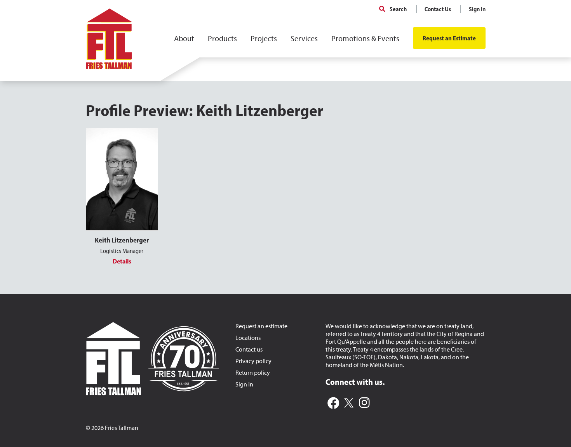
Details (122, 261)
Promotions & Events (365, 38)
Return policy (252, 372)
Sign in (244, 384)
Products (222, 38)
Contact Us (438, 9)
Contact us (249, 349)
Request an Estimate (449, 38)
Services (304, 38)
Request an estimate (261, 326)
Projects (264, 38)
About (184, 38)
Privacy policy (253, 361)
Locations (248, 337)
